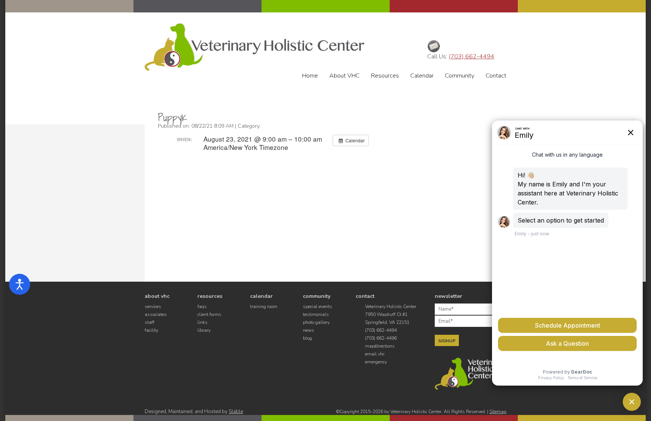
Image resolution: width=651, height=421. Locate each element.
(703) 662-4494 (471, 56)
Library (204, 330)
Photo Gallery (316, 322)
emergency (376, 362)
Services (153, 307)
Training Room (263, 307)
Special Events (317, 307)
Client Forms (209, 314)
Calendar (422, 76)
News (308, 330)
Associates (156, 314)
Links (202, 322)
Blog (307, 338)
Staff (149, 322)
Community (459, 76)
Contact (496, 76)
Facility (151, 330)
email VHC (375, 354)
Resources (385, 76)
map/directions (380, 346)
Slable (236, 411)
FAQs (202, 307)
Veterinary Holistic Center (254, 47)
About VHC (344, 76)
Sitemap (497, 412)
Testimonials (316, 314)
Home (310, 76)
